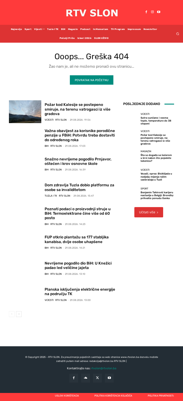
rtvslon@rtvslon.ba (103, 368)
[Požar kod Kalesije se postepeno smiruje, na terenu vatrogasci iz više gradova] (25, 111)
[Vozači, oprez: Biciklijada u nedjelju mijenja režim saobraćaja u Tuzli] (130, 175)
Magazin (146, 151)
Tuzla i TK (51, 196)
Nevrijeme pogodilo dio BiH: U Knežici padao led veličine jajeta (78, 265)
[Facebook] (146, 12)
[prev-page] (12, 314)
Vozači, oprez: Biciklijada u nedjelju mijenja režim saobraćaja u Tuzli (156, 176)
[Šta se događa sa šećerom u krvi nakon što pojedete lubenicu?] (130, 156)
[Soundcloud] (85, 378)
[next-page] (19, 314)
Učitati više (147, 212)
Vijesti (49, 120)
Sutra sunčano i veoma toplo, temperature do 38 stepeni (156, 120)
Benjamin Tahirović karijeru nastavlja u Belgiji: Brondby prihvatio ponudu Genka (157, 195)
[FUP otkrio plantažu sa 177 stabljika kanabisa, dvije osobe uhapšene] (25, 242)
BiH (47, 146)
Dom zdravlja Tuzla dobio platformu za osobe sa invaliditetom (79, 187)
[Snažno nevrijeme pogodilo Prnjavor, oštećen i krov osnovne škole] (25, 164)
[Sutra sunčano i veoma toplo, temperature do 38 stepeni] (130, 118)
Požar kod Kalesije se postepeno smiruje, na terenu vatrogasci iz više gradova (77, 109)
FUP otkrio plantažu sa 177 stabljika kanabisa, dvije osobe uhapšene (77, 239)
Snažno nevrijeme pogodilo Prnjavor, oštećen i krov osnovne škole (78, 161)
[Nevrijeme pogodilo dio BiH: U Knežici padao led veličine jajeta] (25, 268)
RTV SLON (61, 119)
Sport (144, 188)
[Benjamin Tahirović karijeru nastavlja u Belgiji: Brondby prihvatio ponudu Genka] (130, 193)
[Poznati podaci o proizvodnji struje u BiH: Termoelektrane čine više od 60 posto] (25, 216)
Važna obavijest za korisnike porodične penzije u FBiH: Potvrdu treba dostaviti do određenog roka (80, 135)
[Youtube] (159, 12)
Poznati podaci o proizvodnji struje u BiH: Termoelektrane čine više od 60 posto (78, 213)
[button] (177, 33)
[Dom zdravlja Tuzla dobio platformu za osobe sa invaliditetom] (25, 189)
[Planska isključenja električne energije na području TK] (25, 294)
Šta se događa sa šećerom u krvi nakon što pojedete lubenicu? (156, 158)
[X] (97, 378)
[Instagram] (152, 12)
